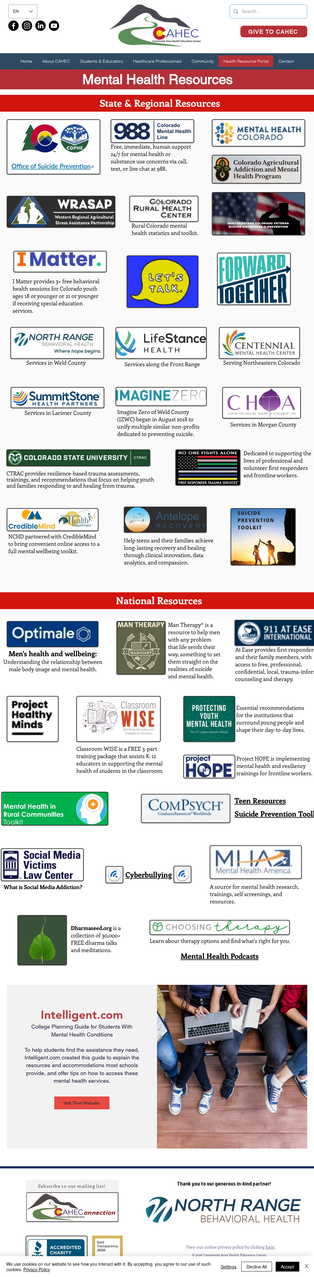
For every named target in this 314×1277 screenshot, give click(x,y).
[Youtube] (54, 25)
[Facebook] (13, 25)
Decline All (257, 1267)
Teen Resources (260, 800)
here (270, 1247)
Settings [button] (228, 1267)
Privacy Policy (36, 1269)
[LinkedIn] (40, 25)
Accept (287, 1267)
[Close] (306, 1266)
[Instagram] (27, 25)
